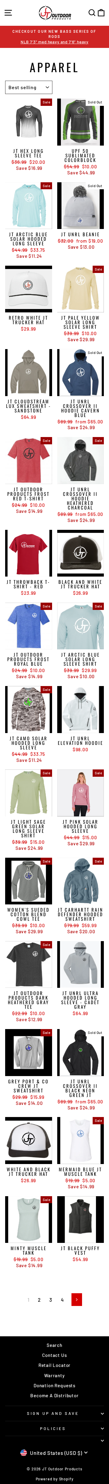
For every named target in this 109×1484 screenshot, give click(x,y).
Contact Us (54, 1355)
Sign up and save (53, 1413)
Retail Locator (54, 1365)
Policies (53, 1428)
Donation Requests (54, 1385)
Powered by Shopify (55, 1478)
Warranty (54, 1375)
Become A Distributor (54, 1395)
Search (54, 1345)
